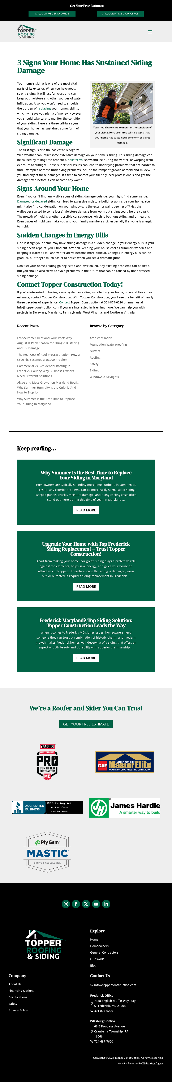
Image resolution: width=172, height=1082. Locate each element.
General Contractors (104, 952)
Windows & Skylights (104, 377)
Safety (94, 364)
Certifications (18, 997)
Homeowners (99, 946)
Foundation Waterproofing (108, 344)
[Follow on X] (86, 904)
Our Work (97, 959)
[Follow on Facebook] (76, 904)
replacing (44, 108)
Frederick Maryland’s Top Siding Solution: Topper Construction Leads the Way (86, 623)
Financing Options (21, 991)
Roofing (95, 357)
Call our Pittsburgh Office (120, 13)
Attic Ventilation (101, 338)
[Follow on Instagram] (66, 904)
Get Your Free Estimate (86, 724)
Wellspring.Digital (152, 1063)
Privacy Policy (18, 1010)
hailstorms (75, 160)
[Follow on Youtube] (96, 904)
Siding (94, 370)
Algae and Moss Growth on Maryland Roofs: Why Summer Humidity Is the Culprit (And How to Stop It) (48, 387)
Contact (64, 302)
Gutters (95, 351)
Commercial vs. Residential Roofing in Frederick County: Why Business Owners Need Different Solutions (45, 371)
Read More (86, 510)
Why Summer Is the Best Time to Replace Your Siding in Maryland (86, 475)
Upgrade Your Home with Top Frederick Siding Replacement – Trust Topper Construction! (86, 548)
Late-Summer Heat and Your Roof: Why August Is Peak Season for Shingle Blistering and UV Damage (48, 343)
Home (94, 939)
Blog (93, 965)
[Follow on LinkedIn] (106, 904)
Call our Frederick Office (52, 13)
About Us (15, 984)
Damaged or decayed (32, 201)
